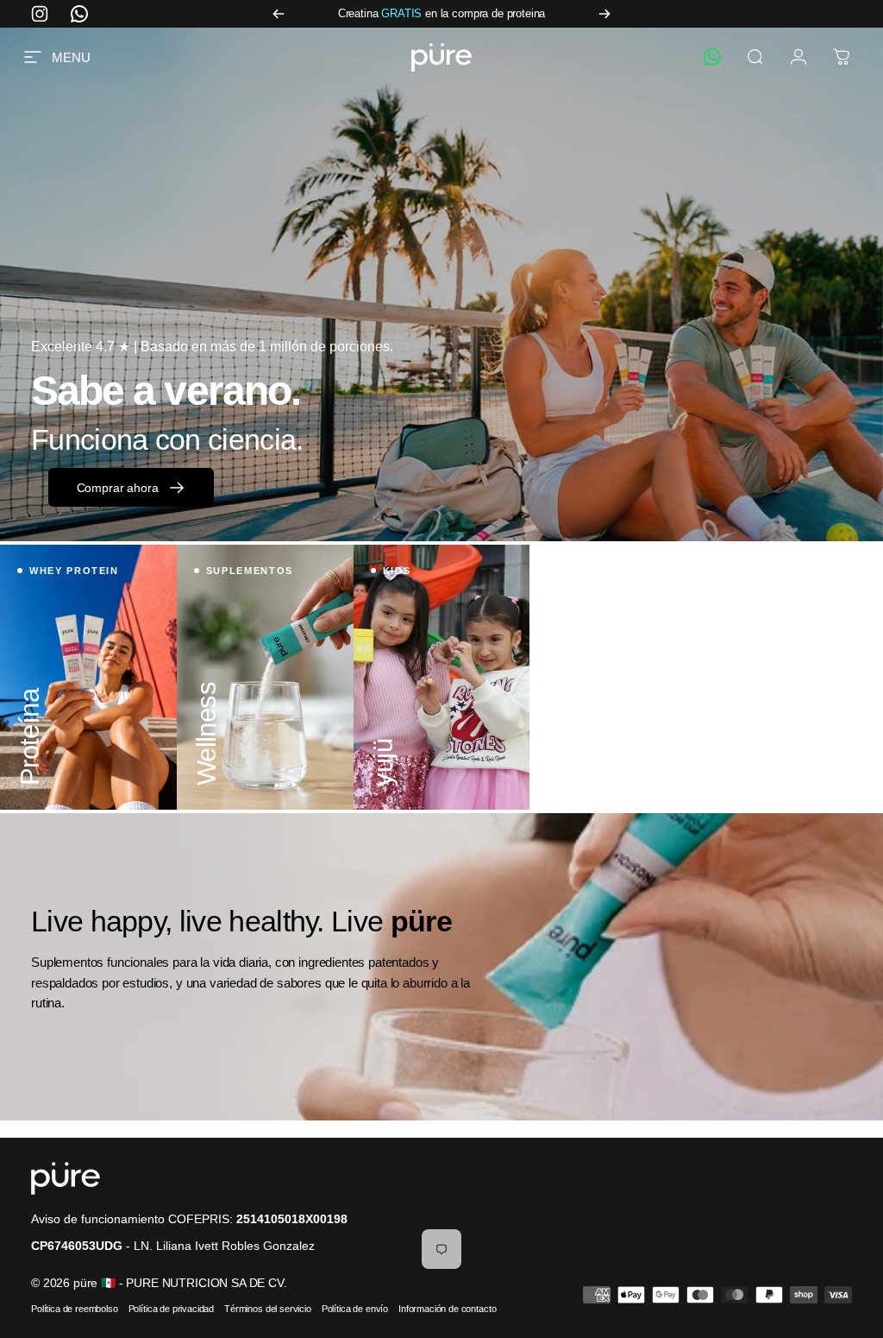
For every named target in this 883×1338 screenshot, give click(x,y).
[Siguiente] (604, 14)
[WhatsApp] (712, 57)
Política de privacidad (171, 1308)
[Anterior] (278, 14)
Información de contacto (447, 1308)
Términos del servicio (267, 1308)
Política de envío (355, 1308)
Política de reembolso (74, 1308)
